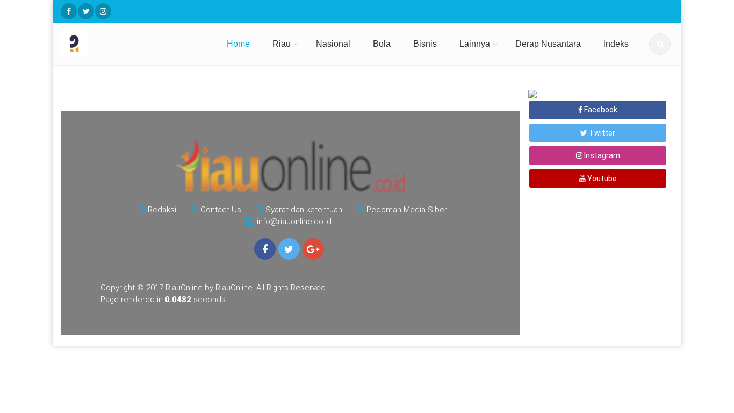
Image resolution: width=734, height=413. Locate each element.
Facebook (599, 109)
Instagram (601, 155)
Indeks (616, 43)
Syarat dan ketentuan (303, 210)
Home (238, 43)
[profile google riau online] (313, 249)
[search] (660, 44)
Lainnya (474, 43)
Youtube (601, 178)
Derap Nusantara (548, 43)
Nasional (333, 43)
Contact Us (220, 210)
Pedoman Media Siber (406, 210)
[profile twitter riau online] (86, 11)
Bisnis (425, 43)
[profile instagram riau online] (103, 11)
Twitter (601, 133)
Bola (382, 43)
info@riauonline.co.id (294, 221)
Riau (281, 43)
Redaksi (162, 210)
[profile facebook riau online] (69, 11)
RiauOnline (234, 288)
